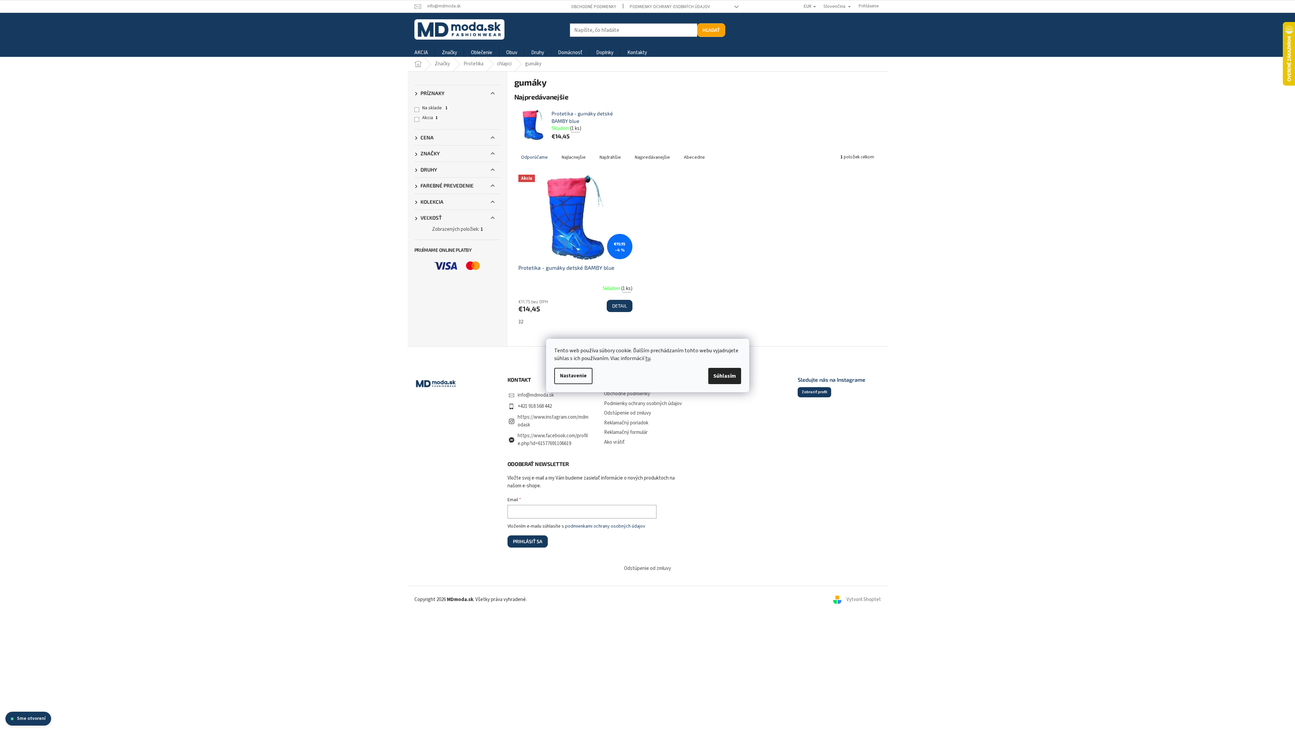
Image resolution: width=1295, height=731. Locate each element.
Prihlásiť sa (527, 541)
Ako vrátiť (614, 442)
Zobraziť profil (814, 392)
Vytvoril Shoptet (863, 599)
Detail (619, 306)
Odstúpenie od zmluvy (627, 413)
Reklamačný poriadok (626, 422)
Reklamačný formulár (626, 432)
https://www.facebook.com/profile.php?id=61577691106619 (553, 439)
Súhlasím (724, 376)
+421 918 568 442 (535, 406)
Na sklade (435, 108)
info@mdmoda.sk (536, 395)
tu (647, 358)
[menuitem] (421, 53)
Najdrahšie (610, 157)
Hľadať (711, 30)
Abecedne (694, 157)
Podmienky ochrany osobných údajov (670, 7)
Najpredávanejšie (652, 157)
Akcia (430, 117)
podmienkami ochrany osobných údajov (605, 526)
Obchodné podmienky (593, 7)
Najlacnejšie (574, 157)
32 (520, 322)
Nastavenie (573, 375)
